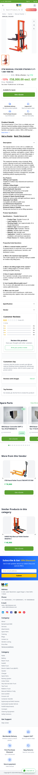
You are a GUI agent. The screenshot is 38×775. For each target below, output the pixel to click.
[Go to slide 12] (29, 445)
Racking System (6, 678)
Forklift (3, 663)
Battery (3, 658)
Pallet (3, 655)
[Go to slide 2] (10, 445)
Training (4, 634)
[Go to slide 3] (12, 445)
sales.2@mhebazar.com (9, 607)
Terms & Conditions (7, 647)
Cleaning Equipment (7, 711)
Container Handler (7, 699)
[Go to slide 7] (19, 445)
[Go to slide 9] (23, 445)
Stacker (10, 14)
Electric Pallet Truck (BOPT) (9, 668)
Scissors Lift (5, 696)
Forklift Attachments (7, 706)
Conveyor (4, 709)
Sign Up (35, 1)
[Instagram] (7, 612)
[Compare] (2, 412)
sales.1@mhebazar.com (8, 605)
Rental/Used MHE (6, 624)
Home (4, 14)
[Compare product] (33, 28)
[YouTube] (19, 612)
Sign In (28, 1)
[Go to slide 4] (14, 445)
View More (34, 403)
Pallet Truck (5, 666)
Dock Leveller (5, 694)
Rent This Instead (22, 136)
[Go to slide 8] (21, 445)
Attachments (5, 629)
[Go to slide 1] (8, 445)
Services (4, 626)
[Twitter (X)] (15, 612)
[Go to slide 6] (18, 445)
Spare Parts (5, 631)
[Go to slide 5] (16, 445)
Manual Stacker (19, 14)
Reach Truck (5, 661)
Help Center (5, 723)
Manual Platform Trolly (8, 691)
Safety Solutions (6, 714)
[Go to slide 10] (25, 445)
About (3, 621)
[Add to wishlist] (33, 21)
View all (32, 379)
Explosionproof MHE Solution (10, 701)
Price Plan (4, 644)
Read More (4, 132)
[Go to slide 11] (27, 445)
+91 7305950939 (6, 600)
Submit (19, 576)
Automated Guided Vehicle (9, 704)
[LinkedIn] (2, 612)
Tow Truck (4, 686)
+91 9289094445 (18, 600)
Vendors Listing (6, 642)
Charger (4, 673)
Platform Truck (5, 689)
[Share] (2, 416)
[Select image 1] (5, 60)
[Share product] (33, 25)
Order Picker (5, 681)
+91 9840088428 (29, 600)
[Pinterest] (24, 612)
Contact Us (4, 639)
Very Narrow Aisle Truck (8, 683)
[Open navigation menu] (2, 5)
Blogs (3, 637)
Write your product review (19, 347)
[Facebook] (11, 612)
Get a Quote (19, 95)
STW (31, 75)
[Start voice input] (22, 10)
